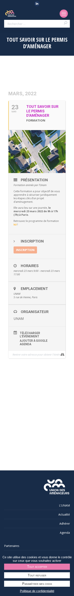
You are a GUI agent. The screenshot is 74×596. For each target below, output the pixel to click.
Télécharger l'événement (30, 334)
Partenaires (11, 546)
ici (15, 224)
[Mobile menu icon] (64, 13)
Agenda (65, 533)
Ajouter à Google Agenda (33, 342)
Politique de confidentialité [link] (37, 591)
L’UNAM (64, 505)
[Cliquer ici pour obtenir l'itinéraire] (62, 354)
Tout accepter (37, 566)
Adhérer (64, 523)
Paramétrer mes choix (37, 583)
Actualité (64, 514)
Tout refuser (37, 575)
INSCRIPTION (25, 250)
